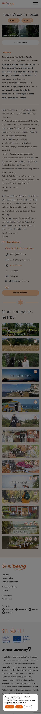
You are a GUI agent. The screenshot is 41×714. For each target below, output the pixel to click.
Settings (28, 707)
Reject (19, 707)
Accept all (9, 707)
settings (23, 703)
